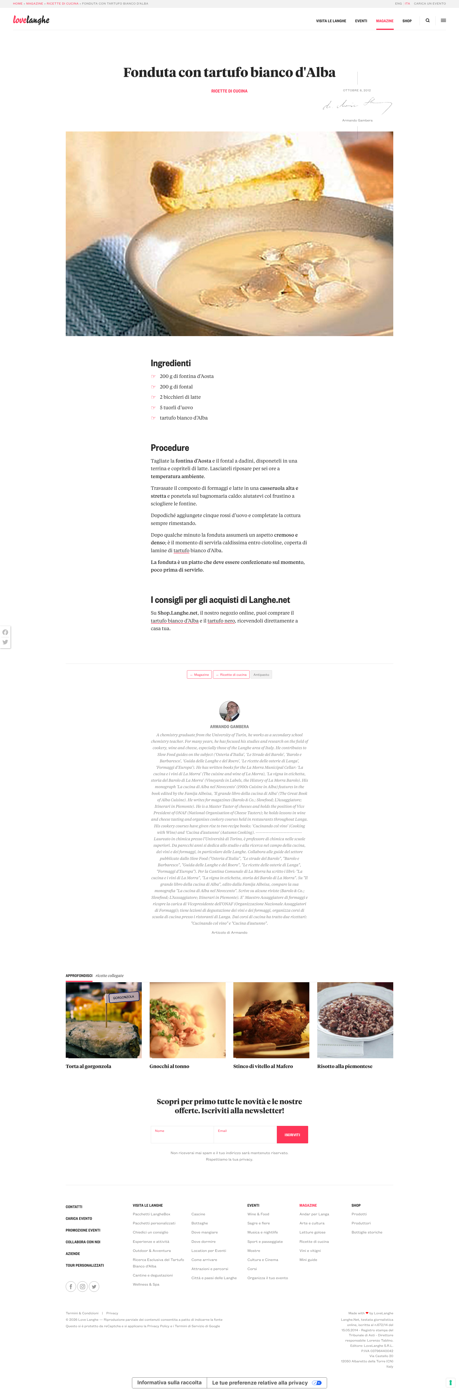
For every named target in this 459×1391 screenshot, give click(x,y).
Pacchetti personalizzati (154, 1223)
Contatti (74, 1206)
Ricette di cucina (63, 3)
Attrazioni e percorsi (209, 1268)
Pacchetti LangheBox (151, 1213)
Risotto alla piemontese (344, 1066)
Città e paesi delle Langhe (214, 1277)
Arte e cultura (312, 1223)
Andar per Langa (314, 1213)
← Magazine (199, 674)
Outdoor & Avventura (152, 1250)
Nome (159, 1130)
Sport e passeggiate (265, 1241)
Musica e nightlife (262, 1232)
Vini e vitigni (310, 1250)
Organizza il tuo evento (267, 1277)
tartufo (181, 550)
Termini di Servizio (189, 1326)
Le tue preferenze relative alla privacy (260, 1383)
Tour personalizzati (85, 1265)
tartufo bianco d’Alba (175, 621)
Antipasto (261, 674)
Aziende (73, 1253)
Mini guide (308, 1259)
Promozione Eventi (83, 1230)
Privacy (112, 1313)
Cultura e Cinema (262, 1259)
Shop (407, 20)
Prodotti (359, 1213)
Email (222, 1130)
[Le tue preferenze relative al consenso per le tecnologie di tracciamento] (450, 1382)
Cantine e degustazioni (153, 1275)
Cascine (198, 1213)
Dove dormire (203, 1241)
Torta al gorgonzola (88, 1066)
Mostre (253, 1250)
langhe (31, 20)
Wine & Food (258, 1213)
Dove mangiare (204, 1232)
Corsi (252, 1268)
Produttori (361, 1223)
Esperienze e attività (151, 1241)
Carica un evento (430, 3)
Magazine (34, 3)
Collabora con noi (83, 1241)
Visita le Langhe (331, 20)
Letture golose (313, 1232)
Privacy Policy (158, 1326)
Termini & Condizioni (82, 1313)
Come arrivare (204, 1259)
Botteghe (199, 1223)
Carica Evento (79, 1218)
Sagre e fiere (258, 1223)
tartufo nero (221, 621)
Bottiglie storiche (367, 1232)
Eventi (361, 20)
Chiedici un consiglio (150, 1232)
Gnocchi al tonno (169, 1066)
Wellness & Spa (146, 1284)
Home (18, 3)
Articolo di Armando (229, 932)
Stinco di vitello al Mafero (263, 1066)
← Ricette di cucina (231, 674)
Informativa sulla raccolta (169, 1383)
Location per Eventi (208, 1250)
